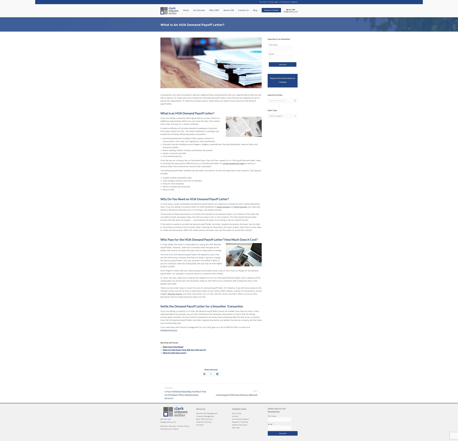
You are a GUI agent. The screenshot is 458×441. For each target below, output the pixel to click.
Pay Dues (172, 426)
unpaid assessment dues (233, 163)
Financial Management (205, 416)
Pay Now (263, 2)
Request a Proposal (240, 422)
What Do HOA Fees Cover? (174, 353)
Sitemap (163, 426)
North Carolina (240, 207)
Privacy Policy (183, 426)
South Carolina (223, 207)
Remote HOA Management (206, 413)
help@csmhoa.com (290, 12)
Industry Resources (239, 425)
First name (273, 45)
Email (272, 54)
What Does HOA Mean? (173, 347)
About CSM (236, 413)
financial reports (175, 294)
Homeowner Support (289, 2)
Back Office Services (204, 419)
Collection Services (203, 422)
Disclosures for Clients (169, 429)
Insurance (200, 425)
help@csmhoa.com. (168, 330)
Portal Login (273, 2)
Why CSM (235, 428)
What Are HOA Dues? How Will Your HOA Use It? (184, 350)
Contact (235, 416)
